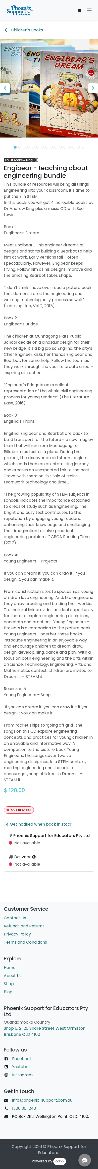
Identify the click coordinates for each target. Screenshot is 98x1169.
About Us (13, 976)
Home (10, 967)
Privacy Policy (17, 934)
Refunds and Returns (24, 926)
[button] (5, 88)
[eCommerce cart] (79, 10)
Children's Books (26, 30)
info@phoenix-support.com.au (42, 1100)
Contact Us (15, 918)
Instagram (22, 1075)
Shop (9, 984)
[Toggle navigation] (89, 10)
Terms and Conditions (25, 942)
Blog (8, 992)
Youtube (20, 1067)
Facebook (22, 1059)
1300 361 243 (23, 1108)
